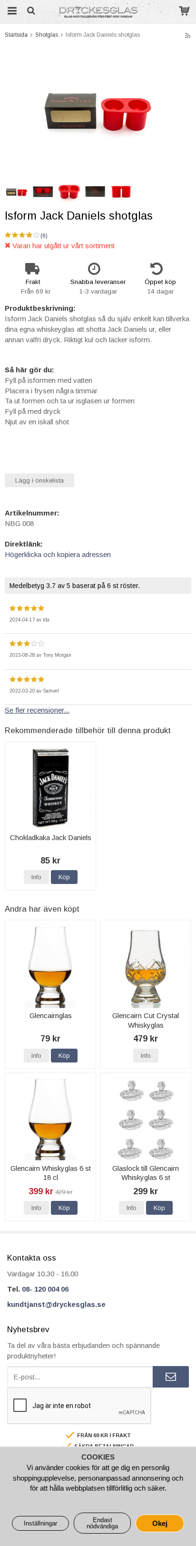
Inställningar (40, 1523)
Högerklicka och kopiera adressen (58, 554)
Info (36, 877)
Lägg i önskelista (39, 480)
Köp (64, 877)
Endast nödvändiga (102, 1523)
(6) (44, 235)
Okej (159, 1523)
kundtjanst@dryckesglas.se (56, 1304)
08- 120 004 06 (45, 1289)
